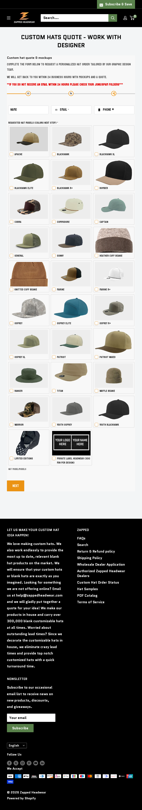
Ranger (19, 391)
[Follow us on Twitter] (16, 763)
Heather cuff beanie (111, 256)
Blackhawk (63, 154)
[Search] (112, 18)
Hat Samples (87, 589)
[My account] (125, 18)
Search (82, 544)
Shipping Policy (89, 557)
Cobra (18, 222)
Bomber (104, 188)
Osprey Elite (64, 323)
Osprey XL (20, 357)
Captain (104, 222)
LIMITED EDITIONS (24, 458)
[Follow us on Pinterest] (29, 763)
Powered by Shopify (21, 798)
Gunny (60, 256)
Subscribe (20, 728)
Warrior (19, 425)
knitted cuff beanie (26, 289)
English (14, 745)
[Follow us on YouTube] (35, 763)
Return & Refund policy (96, 551)
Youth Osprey (64, 425)
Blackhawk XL (107, 154)
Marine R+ (105, 289)
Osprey (18, 323)
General (19, 256)
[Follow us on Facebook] (9, 763)
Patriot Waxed (108, 357)
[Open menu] (8, 18)
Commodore (63, 222)
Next (15, 486)
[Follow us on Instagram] (22, 763)
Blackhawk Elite (24, 188)
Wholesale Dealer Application (101, 564)
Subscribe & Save (118, 4)
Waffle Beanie (107, 391)
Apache (18, 154)
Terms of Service (91, 602)
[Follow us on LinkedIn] (42, 763)
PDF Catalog (87, 595)
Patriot (61, 357)
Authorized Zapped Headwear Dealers (101, 573)
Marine (60, 289)
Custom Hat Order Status (98, 582)
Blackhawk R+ (65, 188)
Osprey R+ (105, 323)
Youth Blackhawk (109, 425)
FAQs (81, 538)
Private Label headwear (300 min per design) (73, 460)
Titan (60, 391)
